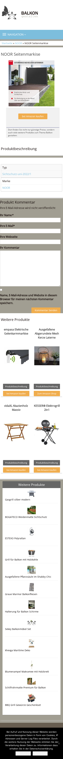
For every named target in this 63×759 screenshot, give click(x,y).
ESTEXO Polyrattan (15, 538)
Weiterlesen (40, 753)
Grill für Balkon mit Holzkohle (21, 559)
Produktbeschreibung (16, 386)
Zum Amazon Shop (46, 393)
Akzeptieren (23, 753)
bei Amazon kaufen (33, 116)
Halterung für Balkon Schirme (21, 611)
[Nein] (58, 743)
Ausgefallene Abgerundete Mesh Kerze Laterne (47, 333)
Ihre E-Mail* (7, 226)
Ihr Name (6, 215)
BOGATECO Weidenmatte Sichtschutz (26, 517)
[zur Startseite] (31, 13)
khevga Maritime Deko (17, 650)
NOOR (18, 43)
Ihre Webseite (8, 237)
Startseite (7, 43)
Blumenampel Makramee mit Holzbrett (27, 671)
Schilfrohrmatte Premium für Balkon (25, 687)
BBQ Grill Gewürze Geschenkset (23, 705)
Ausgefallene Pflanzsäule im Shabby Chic (28, 576)
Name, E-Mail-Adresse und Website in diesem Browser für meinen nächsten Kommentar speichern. (28, 299)
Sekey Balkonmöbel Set (18, 629)
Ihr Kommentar (9, 247)
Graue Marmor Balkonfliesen (21, 594)
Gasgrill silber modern (17, 499)
